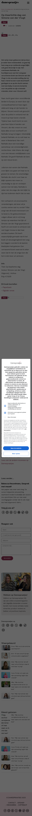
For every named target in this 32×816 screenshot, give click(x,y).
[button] (16, 417)
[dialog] (16, 408)
